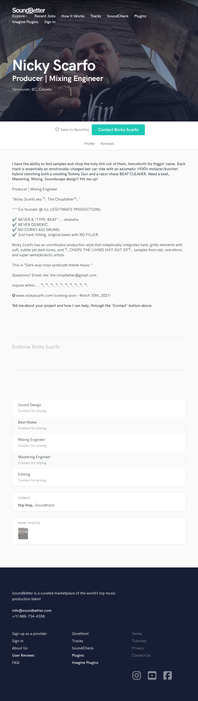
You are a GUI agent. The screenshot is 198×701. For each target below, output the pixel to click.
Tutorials (139, 641)
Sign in (50, 22)
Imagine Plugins (25, 22)
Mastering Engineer (34, 457)
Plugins (140, 16)
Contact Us (141, 655)
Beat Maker (27, 422)
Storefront (80, 634)
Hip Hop (25, 505)
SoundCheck (117, 16)
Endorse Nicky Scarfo (36, 347)
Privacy (138, 648)
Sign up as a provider (29, 634)
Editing (24, 474)
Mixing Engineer (31, 440)
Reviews (107, 144)
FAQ (15, 663)
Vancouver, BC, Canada (32, 89)
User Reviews (23, 655)
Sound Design (29, 405)
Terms (137, 634)
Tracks (95, 16)
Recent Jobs (45, 16)
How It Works (73, 16)
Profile (89, 144)
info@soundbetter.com (31, 610)
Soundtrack (44, 505)
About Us (20, 648)
